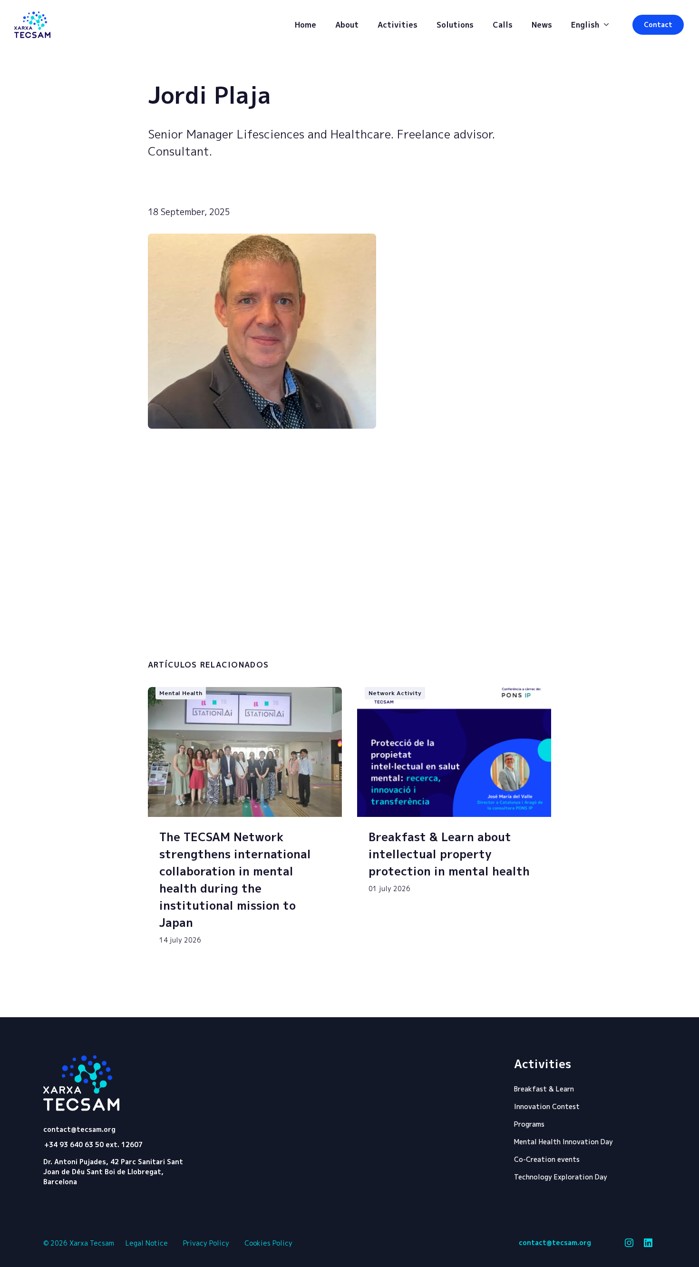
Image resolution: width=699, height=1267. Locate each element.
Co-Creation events (547, 1159)
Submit (504, 645)
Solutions (455, 25)
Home (305, 25)
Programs (529, 1124)
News (542, 25)
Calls (503, 25)
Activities (397, 25)
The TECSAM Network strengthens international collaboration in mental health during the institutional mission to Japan (235, 880)
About (347, 25)
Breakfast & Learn (544, 1088)
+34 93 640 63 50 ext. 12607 (93, 1144)
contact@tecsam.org (79, 1129)
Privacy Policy (206, 1242)
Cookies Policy (268, 1242)
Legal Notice (147, 1242)
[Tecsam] (32, 24)
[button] (658, 25)
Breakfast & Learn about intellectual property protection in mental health (449, 854)
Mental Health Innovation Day (563, 1141)
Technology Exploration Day (560, 1176)
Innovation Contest (547, 1106)
